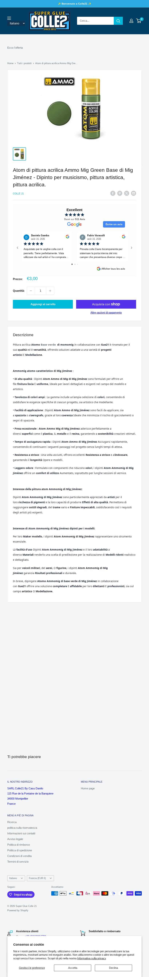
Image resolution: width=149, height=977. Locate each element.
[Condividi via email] (133, 193)
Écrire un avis (114, 224)
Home (10, 63)
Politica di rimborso (18, 844)
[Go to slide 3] (77, 264)
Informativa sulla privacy (91, 958)
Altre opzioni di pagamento (106, 312)
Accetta (72, 967)
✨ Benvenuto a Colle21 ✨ (74, 3)
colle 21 (18, 193)
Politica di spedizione (19, 850)
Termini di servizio (18, 861)
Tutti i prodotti (24, 63)
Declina (113, 967)
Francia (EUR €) (37, 878)
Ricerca (12, 822)
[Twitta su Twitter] (126, 193)
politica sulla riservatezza (22, 827)
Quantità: (19, 290)
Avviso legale (15, 839)
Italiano (13, 878)
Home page (88, 788)
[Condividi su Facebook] (112, 193)
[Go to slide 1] (72, 264)
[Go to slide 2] (74, 264)
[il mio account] (131, 21)
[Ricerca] (118, 21)
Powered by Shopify (17, 910)
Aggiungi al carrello (43, 304)
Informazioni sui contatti (21, 833)
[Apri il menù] (9, 18)
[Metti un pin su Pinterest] (119, 193)
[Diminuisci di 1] (31, 291)
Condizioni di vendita (19, 855)
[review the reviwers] (67, 237)
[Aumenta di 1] (50, 291)
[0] (138, 21)
